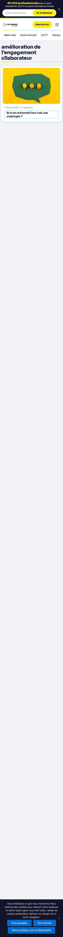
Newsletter (42, 24)
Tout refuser (44, 923)
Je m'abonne (44, 12)
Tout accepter (19, 923)
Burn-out (10, 35)
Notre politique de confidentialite (31, 930)
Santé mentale (28, 35)
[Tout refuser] (58, 918)
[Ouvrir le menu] (57, 24)
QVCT (44, 35)
